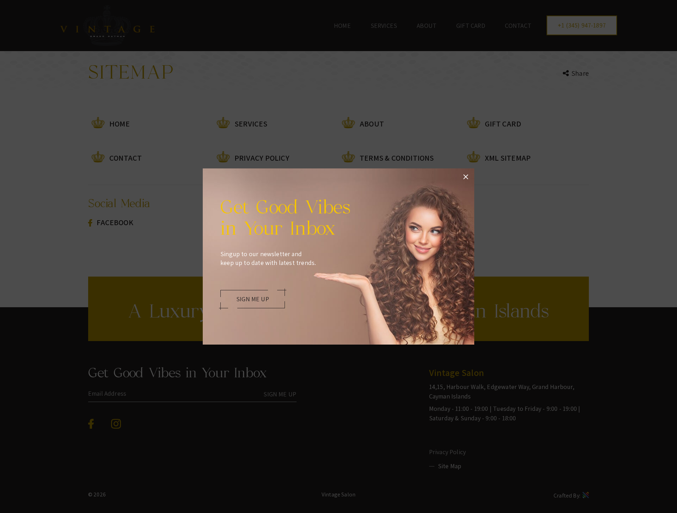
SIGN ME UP (252, 299)
